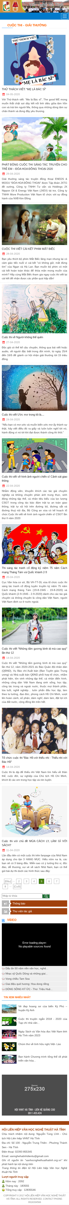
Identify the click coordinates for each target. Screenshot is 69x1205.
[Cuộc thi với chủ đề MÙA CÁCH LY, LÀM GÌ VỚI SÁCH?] (34, 811)
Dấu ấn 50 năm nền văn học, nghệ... (27, 968)
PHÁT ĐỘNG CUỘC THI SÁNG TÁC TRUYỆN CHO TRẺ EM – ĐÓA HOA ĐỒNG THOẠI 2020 (34, 166)
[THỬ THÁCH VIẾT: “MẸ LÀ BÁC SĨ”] (34, 60)
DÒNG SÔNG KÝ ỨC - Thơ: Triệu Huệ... (29, 989)
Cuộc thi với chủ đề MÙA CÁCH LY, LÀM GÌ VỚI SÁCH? (34, 843)
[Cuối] (17, 886)
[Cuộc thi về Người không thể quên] (34, 308)
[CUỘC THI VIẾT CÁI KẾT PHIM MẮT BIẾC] (34, 224)
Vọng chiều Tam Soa (18, 978)
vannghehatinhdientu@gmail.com (29, 1156)
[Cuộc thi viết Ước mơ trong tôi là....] (34, 388)
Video (11, 919)
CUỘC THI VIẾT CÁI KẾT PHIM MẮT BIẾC (28, 248)
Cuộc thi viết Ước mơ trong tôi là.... (23, 414)
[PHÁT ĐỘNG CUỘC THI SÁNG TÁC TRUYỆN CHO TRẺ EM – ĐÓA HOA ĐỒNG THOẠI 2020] (34, 139)
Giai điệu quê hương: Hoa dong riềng (27, 983)
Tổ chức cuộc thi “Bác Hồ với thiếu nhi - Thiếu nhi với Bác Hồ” (34, 760)
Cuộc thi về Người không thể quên (22, 337)
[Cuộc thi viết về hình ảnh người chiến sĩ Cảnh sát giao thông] (34, 455)
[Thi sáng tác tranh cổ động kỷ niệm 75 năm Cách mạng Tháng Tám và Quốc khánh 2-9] (34, 544)
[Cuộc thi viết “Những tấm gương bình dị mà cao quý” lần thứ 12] (34, 626)
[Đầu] (8, 881)
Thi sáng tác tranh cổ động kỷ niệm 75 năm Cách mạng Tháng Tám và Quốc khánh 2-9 (34, 570)
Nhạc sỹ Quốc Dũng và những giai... (27, 973)
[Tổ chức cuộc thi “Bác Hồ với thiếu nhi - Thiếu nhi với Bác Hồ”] (34, 731)
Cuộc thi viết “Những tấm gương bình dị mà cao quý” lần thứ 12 (34, 650)
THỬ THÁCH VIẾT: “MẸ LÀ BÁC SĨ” (24, 89)
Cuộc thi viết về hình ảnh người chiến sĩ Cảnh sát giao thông (34, 478)
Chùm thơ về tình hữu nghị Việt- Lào (39, 1044)
